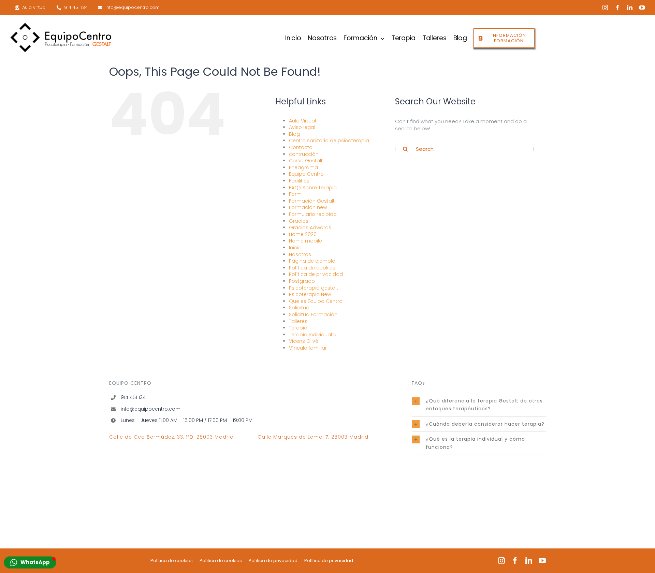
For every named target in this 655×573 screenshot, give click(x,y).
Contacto (300, 147)
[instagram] (605, 7)
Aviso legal (302, 127)
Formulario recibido (313, 214)
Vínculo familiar (308, 347)
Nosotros (300, 254)
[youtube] (642, 7)
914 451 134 (133, 397)
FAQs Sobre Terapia (313, 187)
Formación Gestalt (312, 200)
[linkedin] (629, 7)
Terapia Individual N (312, 334)
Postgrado (302, 281)
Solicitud (299, 307)
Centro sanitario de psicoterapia (329, 140)
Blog (294, 134)
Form (295, 194)
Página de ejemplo (312, 261)
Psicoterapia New (310, 294)
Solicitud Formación (313, 314)
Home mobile (305, 240)
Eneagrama (303, 167)
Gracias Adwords (310, 227)
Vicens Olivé (303, 341)
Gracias (298, 221)
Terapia (298, 327)
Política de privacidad (316, 274)
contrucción (304, 154)
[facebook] (617, 7)
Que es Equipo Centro (316, 301)
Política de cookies (312, 267)
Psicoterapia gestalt (313, 287)
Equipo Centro (306, 174)
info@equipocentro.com (150, 409)
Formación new (308, 207)
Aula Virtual (302, 120)
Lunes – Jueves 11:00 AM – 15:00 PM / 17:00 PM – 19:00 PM (186, 420)
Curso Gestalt (306, 160)
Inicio (295, 247)
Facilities (299, 180)
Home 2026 (303, 234)
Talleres (298, 321)
